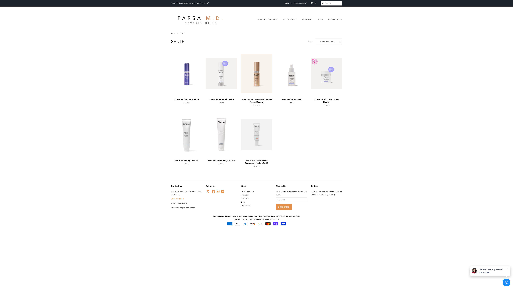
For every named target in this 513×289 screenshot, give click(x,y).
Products (289, 19)
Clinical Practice (267, 19)
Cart (315, 3)
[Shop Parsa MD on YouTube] (222, 192)
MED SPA (307, 19)
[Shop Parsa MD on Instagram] (218, 192)
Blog (320, 19)
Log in (286, 3)
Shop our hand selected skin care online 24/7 (190, 3)
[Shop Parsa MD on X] (208, 192)
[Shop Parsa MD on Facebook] (213, 192)
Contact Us (335, 19)
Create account (299, 3)
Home (173, 34)
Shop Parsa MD (256, 219)
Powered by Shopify (271, 219)
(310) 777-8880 (177, 199)
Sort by (311, 41)
